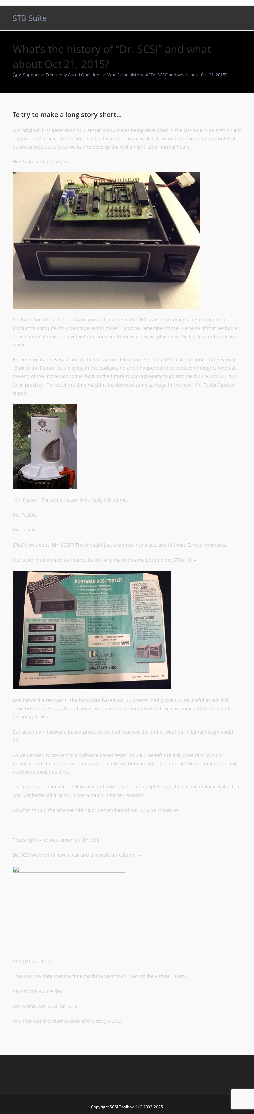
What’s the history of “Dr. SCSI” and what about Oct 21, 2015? (167, 75)
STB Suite (30, 17)
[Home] (15, 75)
